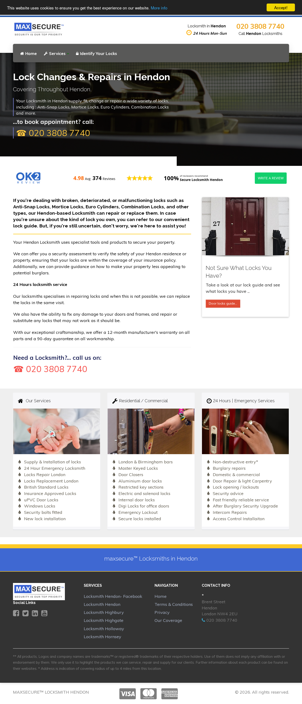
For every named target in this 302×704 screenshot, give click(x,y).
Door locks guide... (223, 303)
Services (57, 53)
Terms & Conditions (174, 604)
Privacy (162, 612)
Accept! (281, 7)
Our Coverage (168, 620)
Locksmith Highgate (103, 620)
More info (159, 8)
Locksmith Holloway (104, 628)
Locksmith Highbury (104, 612)
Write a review (271, 178)
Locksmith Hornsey (102, 636)
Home (31, 53)
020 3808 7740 (260, 26)
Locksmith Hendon (102, 604)
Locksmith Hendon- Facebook (113, 596)
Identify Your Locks (98, 53)
